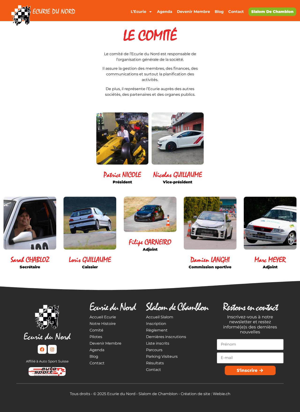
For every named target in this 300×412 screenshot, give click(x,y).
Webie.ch (221, 394)
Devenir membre (193, 11)
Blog (219, 11)
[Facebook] (42, 349)
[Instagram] (52, 349)
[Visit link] (45, 10)
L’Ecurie (138, 11)
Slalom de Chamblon (272, 11)
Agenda (164, 11)
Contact (236, 11)
